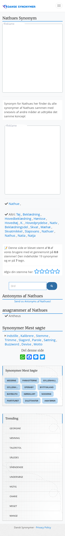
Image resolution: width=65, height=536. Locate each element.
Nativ (53, 223)
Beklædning (31, 214)
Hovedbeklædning (18, 218)
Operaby (29, 387)
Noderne (46, 394)
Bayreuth (12, 394)
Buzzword (12, 344)
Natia (21, 235)
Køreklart (29, 394)
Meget (13, 506)
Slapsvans (32, 231)
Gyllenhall (49, 380)
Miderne (11, 380)
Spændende (16, 467)
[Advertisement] (32, 58)
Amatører (49, 400)
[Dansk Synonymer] (19, 5)
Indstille (12, 336)
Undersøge (16, 476)
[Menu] (59, 5)
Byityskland (47, 387)
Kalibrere (27, 336)
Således (14, 457)
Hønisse (39, 218)
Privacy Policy (43, 527)
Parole (36, 340)
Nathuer (48, 231)
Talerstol (15, 447)
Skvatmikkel (13, 231)
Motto (38, 344)
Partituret (13, 400)
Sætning (50, 340)
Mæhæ (46, 227)
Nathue (14, 204)
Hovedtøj (11, 223)
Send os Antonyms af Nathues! (32, 301)
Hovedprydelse (36, 223)
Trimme (10, 340)
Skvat (34, 227)
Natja (31, 235)
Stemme (42, 336)
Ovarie (13, 496)
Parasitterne (29, 380)
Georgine (15, 428)
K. (21, 223)
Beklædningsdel (16, 227)
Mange (14, 515)
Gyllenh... (12, 387)
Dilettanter (31, 400)
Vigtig (13, 486)
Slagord (24, 340)
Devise (26, 344)
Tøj (18, 214)
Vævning (15, 438)
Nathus (10, 235)
